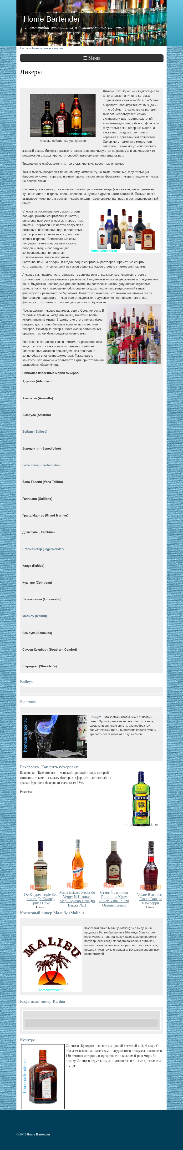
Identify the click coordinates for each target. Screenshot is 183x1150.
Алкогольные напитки (47, 48)
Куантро (27, 1040)
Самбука (95, 717)
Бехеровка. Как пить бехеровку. (49, 767)
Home (24, 48)
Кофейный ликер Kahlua (42, 1001)
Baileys (26, 681)
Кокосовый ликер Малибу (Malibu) (52, 912)
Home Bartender (38, 1134)
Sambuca (28, 701)
